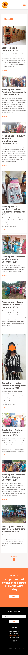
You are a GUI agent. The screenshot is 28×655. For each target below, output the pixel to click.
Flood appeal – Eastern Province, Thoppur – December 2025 (13, 477)
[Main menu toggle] (24, 5)
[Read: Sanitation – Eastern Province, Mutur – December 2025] (14, 420)
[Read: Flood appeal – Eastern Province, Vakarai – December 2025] (14, 290)
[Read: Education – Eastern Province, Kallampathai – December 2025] (14, 357)
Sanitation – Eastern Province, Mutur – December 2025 (12, 433)
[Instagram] (14, 641)
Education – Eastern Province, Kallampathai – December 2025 (14, 386)
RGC (23, 648)
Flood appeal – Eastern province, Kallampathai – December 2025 (14, 529)
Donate (14, 596)
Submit (14, 621)
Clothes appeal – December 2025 (10, 49)
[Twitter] (16, 641)
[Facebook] (11, 641)
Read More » (4, 70)
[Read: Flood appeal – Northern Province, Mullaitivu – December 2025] (14, 187)
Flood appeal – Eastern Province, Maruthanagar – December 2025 (13, 140)
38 (23, 559)
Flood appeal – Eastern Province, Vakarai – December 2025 (13, 305)
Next (14, 562)
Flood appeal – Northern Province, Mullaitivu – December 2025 (13, 210)
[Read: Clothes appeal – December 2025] (14, 35)
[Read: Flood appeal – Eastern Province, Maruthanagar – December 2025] (14, 127)
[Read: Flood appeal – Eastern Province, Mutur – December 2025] (14, 244)
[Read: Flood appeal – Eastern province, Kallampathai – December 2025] (14, 514)
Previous (14, 556)
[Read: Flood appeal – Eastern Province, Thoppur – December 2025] (14, 466)
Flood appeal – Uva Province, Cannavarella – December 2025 (14, 92)
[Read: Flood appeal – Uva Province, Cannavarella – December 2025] (14, 81)
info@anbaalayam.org (14, 635)
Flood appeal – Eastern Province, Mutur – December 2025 (13, 259)
